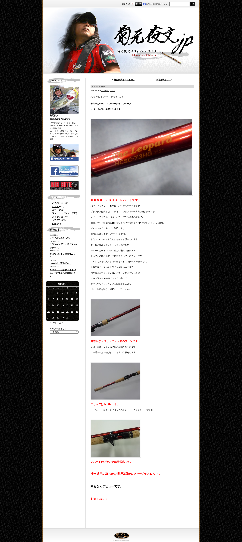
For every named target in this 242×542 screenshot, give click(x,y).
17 (67, 305)
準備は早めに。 (163, 79)
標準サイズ (133, 4)
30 (62, 318)
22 (58, 311)
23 (62, 311)
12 (77, 299)
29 (58, 318)
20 (48, 311)
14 (53, 305)
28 (53, 318)
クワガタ (56, 220)
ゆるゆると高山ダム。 (60, 263)
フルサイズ (140, 4)
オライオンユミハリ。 (60, 238)
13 (48, 305)
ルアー (55, 210)
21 (53, 311)
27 (48, 318)
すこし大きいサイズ (136, 4)
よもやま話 (57, 216)
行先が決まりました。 (124, 79)
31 (67, 318)
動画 (54, 223)
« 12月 (53, 322)
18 (72, 305)
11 (72, 299)
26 (77, 311)
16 (62, 305)
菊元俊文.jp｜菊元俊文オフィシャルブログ (121, 40)
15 (58, 305)
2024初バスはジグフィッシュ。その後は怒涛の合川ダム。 (63, 273)
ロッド (55, 206)
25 (72, 311)
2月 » (60, 322)
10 (67, 299)
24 (67, 311)
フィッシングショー (61, 213)
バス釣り (56, 203)
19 (77, 305)
